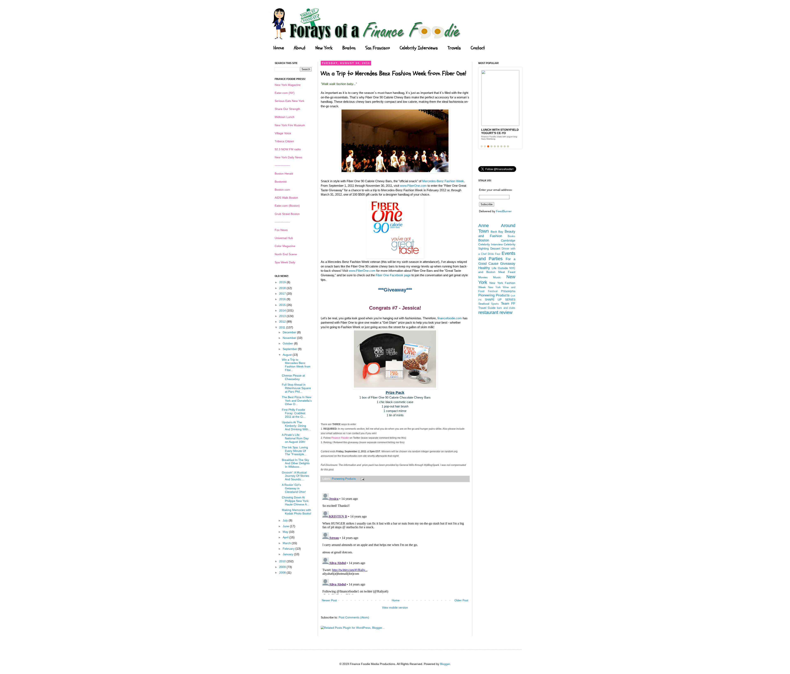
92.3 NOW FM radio (288, 149)
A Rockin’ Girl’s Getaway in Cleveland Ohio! (294, 488)
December (290, 332)
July (286, 520)
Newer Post (329, 600)
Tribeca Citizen (284, 141)
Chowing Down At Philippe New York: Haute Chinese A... (295, 501)
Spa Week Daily (285, 262)
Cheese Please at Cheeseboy (293, 377)
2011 (282, 327)
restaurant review (495, 312)
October (288, 343)
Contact (478, 48)
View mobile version (395, 607)
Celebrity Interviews (419, 48)
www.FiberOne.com (413, 185)
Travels (454, 48)
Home (278, 48)
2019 (283, 282)
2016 (283, 299)
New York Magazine (288, 84)
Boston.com (282, 189)
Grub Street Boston (287, 214)
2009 (283, 567)
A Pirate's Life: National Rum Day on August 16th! (295, 438)
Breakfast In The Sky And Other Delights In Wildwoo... (296, 463)
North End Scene (286, 254)
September (290, 349)
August (288, 354)
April (286, 537)
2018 (283, 288)
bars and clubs (506, 308)
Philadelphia (508, 291)
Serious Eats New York (289, 101)
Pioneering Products (344, 478)
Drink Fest (494, 254)
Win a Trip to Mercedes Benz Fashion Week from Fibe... (296, 365)
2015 (283, 305)
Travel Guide (487, 307)
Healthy (484, 268)
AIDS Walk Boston (286, 197)
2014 (283, 310)
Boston (349, 48)
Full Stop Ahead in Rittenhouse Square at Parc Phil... (296, 388)
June (286, 526)
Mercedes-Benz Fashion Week (443, 181)
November (290, 337)
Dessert (495, 248)
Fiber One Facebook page (393, 275)
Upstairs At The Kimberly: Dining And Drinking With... (296, 426)
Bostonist (281, 181)
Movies (483, 277)
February (289, 548)
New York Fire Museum (290, 125)
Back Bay (497, 231)
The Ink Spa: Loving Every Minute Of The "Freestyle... (295, 451)
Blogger (445, 664)
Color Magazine (285, 246)
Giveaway (507, 264)
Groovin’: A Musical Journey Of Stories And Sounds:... (295, 476)
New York (323, 48)
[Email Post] (361, 478)
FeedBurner (504, 211)
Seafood (483, 303)
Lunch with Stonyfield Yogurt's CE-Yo (500, 131)
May (286, 531)
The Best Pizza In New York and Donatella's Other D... (297, 400)
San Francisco (377, 48)
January (288, 554)
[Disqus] (395, 543)
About (300, 48)
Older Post (461, 600)
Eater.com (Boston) (287, 205)
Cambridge (508, 240)
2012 (283, 321)
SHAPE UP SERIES (500, 299)
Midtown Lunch (284, 117)
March (287, 543)
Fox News (281, 230)
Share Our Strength (287, 109)
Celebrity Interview (490, 244)
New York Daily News (288, 157)
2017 (283, 293)
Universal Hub (284, 238)
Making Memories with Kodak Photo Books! (296, 511)
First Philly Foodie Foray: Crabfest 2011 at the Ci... (294, 413)
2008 (283, 572)
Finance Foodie (340, 437)
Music (497, 277)
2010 (283, 561)
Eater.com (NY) (285, 92)
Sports (495, 303)
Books (511, 236)
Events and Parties (496, 256)
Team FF (508, 304)
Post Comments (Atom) (354, 617)
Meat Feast (506, 272)
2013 (283, 316)
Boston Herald (284, 173)
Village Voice (283, 133)
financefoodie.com (449, 318)
